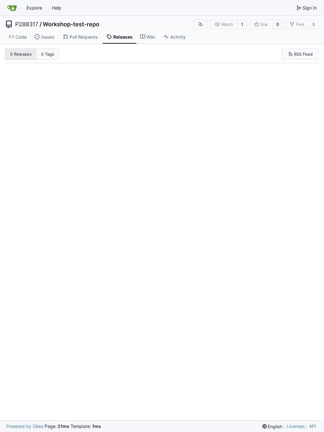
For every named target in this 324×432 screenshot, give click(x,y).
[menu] (272, 426)
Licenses (296, 426)
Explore (34, 7)
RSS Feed (303, 54)
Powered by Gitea (24, 426)
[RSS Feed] (200, 24)
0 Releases (21, 54)
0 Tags (47, 54)
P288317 (26, 24)
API (312, 426)
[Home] (12, 8)
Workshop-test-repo (71, 24)
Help (56, 7)
